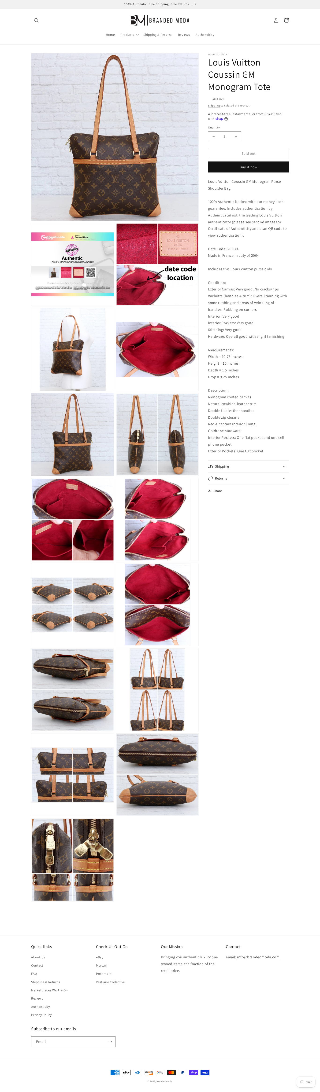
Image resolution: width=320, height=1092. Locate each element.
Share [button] (217, 491)
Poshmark (104, 973)
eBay (99, 957)
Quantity (214, 127)
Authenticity (40, 1006)
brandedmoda (164, 1081)
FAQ (34, 973)
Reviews (37, 998)
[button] (36, 20)
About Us (38, 957)
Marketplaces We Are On (49, 990)
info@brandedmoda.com (258, 957)
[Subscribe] (110, 1041)
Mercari (101, 965)
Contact (37, 965)
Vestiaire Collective (110, 982)
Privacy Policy (41, 1015)
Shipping (214, 105)
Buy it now (248, 167)
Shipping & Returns (45, 982)
